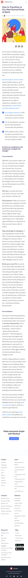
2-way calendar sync (18, 491)
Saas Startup (17, 525)
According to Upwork (12, 113)
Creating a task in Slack (19, 467)
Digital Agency (17, 505)
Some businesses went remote (12, 80)
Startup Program (5, 543)
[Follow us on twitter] (17, 576)
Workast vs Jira (4, 503)
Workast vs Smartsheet (6, 511)
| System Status (17, 573)
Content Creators (18, 503)
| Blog (10, 2)
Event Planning (17, 510)
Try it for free (14, 438)
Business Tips (18, 540)
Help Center (4, 538)
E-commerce (17, 508)
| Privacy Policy (12, 571)
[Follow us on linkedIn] (21, 576)
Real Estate (16, 520)
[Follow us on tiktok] (6, 576)
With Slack (3, 462)
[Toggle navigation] (26, 2)
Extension (3, 480)
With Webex (4, 465)
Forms (2, 470)
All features (3, 482)
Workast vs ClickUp (5, 501)
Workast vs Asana (5, 498)
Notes (2, 472)
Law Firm (16, 513)
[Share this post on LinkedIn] (16, 46)
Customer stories (19, 538)
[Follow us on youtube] (14, 576)
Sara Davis (8, 15)
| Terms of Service (18, 571)
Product (17, 533)
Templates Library (5, 533)
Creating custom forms (19, 479)
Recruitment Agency (19, 523)
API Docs (3, 540)
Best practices (18, 535)
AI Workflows (4, 467)
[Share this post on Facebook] (19, 46)
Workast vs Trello (5, 513)
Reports (3, 475)
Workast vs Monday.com (6, 506)
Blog (2, 535)
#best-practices (20, 15)
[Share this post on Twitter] (22, 46)
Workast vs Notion (5, 508)
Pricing (2, 485)
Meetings (3, 477)
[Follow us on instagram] (10, 576)
